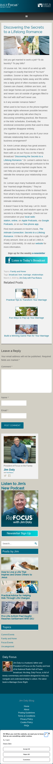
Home (26, 706)
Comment (6, 366)
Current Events (7, 635)
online (14, 220)
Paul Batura (9, 472)
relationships (37, 275)
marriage (27, 275)
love (20, 275)
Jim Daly (9, 7)
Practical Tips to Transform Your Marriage (26, 300)
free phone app (31, 224)
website (39, 243)
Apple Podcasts (29, 220)
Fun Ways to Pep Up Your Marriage (26, 318)
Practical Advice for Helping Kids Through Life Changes (16, 596)
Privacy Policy (26, 719)
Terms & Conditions (26, 716)
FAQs (26, 726)
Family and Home (18, 271)
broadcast (13, 275)
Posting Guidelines (26, 713)
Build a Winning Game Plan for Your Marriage (26, 336)
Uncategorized (7, 646)
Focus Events (7, 642)
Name (5, 397)
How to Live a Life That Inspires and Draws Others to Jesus (16, 575)
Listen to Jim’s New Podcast (13, 485)
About (26, 709)
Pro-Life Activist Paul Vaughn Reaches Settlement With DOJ (17, 617)
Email (4, 410)
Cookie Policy (26, 722)
